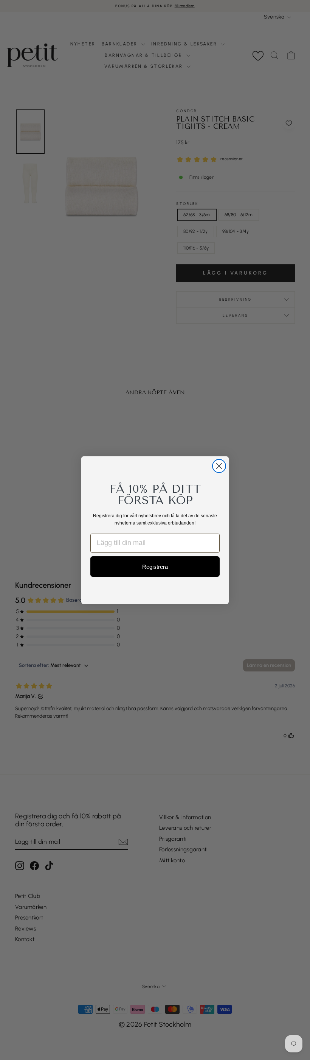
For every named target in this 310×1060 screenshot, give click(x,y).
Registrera (155, 567)
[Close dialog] (219, 466)
